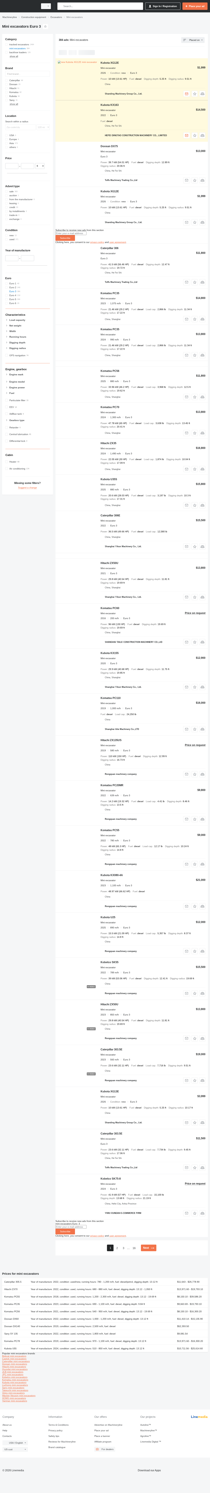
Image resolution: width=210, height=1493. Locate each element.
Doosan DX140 (12, 1326)
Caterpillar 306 (109, 248)
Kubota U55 (10, 1348)
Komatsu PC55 (110, 830)
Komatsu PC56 (110, 371)
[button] (195, 94)
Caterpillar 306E (110, 515)
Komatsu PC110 (111, 698)
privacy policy (97, 242)
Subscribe (65, 238)
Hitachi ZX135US (111, 740)
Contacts (7, 1436)
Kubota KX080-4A (112, 875)
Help (4, 1430)
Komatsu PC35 (110, 293)
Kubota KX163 (110, 105)
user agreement (117, 242)
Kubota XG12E (110, 62)
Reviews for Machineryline (62, 1441)
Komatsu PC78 (12, 1341)
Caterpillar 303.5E (111, 1049)
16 (134, 1248)
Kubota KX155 (110, 653)
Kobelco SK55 (109, 962)
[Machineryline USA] (19, 6)
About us (7, 1425)
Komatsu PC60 (110, 608)
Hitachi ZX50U (109, 563)
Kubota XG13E (110, 1091)
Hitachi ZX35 (108, 443)
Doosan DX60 (11, 1319)
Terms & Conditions (58, 1425)
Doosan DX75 (109, 146)
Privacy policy (55, 1430)
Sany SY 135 (11, 1333)
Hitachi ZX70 (11, 1289)
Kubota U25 (108, 917)
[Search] (61, 6)
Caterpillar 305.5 (12, 1281)
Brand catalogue (56, 1447)
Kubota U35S (109, 479)
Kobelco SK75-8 (111, 1178)
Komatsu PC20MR (112, 785)
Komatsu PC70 (110, 407)
